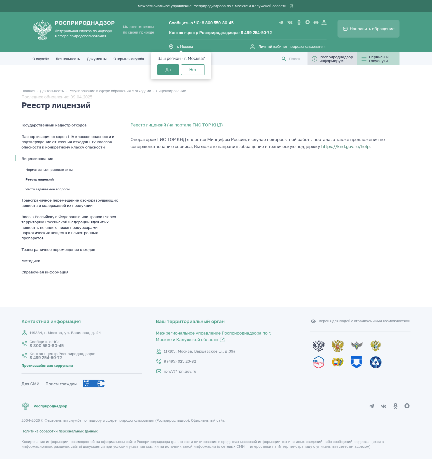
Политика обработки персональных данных (60, 431)
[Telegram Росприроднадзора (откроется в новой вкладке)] (281, 22)
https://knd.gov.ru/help (345, 146)
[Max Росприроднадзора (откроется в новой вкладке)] (308, 22)
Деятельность (68, 59)
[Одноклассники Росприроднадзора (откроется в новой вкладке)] (299, 22)
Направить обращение (372, 28)
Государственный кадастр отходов (54, 125)
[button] (284, 59)
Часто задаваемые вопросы (48, 189)
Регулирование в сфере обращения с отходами (110, 91)
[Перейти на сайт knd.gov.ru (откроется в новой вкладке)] (360, 370)
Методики (31, 260)
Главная (29, 91)
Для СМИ (31, 384)
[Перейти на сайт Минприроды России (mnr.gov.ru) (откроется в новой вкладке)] (379, 354)
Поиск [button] (294, 59)
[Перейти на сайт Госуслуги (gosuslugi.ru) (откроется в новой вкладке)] (322, 370)
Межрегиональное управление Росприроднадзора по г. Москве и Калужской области (212, 6)
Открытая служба (129, 59)
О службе (40, 59)
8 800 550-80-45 (218, 22)
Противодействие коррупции (47, 365)
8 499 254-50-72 (256, 32)
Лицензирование (171, 91)
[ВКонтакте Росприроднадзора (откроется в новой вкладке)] (290, 22)
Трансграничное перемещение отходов (58, 249)
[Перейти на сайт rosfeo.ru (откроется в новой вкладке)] (379, 370)
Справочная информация (45, 272)
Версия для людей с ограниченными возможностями (364, 321)
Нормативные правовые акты (49, 170)
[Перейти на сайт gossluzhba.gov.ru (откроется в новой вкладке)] (360, 354)
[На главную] (42, 30)
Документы (96, 59)
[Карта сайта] (324, 22)
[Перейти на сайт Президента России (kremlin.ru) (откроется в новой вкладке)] (322, 354)
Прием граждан (61, 384)
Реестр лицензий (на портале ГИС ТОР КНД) (176, 124)
